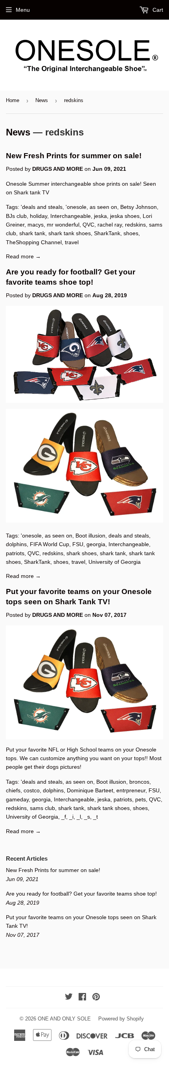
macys (36, 224)
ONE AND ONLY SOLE (64, 1019)
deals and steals (128, 535)
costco (32, 790)
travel (72, 242)
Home (12, 100)
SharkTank (107, 233)
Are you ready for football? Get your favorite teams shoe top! (81, 893)
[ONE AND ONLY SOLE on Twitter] (69, 998)
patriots (15, 553)
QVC (88, 224)
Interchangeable (70, 216)
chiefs (13, 790)
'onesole (76, 207)
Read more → (23, 256)
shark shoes (81, 553)
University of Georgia (114, 562)
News (41, 100)
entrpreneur (130, 790)
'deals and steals (41, 207)
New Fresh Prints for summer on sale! (73, 156)
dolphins (16, 544)
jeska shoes (125, 216)
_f (63, 817)
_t (95, 817)
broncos (139, 782)
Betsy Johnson (138, 207)
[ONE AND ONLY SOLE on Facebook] (82, 998)
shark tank (32, 233)
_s (87, 817)
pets (140, 799)
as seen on (103, 207)
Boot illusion (90, 535)
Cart (157, 10)
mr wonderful (63, 224)
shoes (130, 233)
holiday (38, 216)
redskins (135, 224)
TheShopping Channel (34, 242)
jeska (100, 216)
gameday (17, 799)
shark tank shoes (69, 233)
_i (71, 817)
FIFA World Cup (49, 544)
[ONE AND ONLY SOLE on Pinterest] (96, 998)
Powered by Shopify (121, 1019)
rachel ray (109, 224)
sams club (42, 808)
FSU (77, 544)
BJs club (16, 216)
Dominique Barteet (90, 790)
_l (79, 817)
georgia (95, 544)
